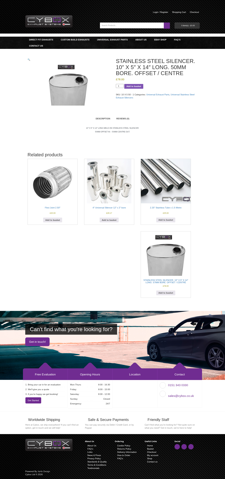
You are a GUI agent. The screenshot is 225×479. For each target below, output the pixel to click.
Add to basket (133, 86)
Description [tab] (103, 118)
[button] (29, 59)
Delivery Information (127, 452)
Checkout (151, 452)
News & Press (94, 455)
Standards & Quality (97, 461)
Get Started (33, 400)
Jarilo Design (44, 471)
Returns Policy (124, 449)
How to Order (123, 455)
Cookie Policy (123, 445)
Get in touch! (37, 341)
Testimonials (93, 468)
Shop (149, 458)
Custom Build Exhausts (75, 39)
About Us (140, 39)
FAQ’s (177, 39)
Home (150, 445)
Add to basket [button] (52, 220)
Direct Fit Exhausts (41, 39)
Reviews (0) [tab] (122, 118)
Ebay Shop (160, 39)
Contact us (36, 46)
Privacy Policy (94, 458)
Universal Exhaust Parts (112, 39)
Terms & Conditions (96, 465)
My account (152, 455)
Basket (150, 449)
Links (89, 452)
